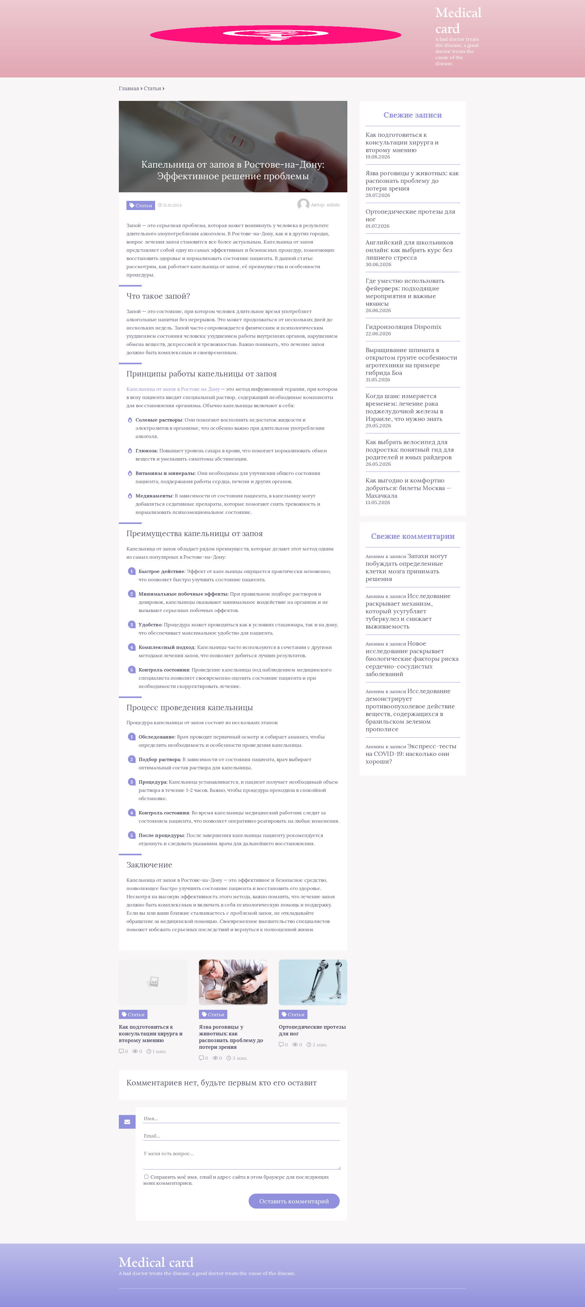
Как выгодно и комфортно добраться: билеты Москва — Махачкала (409, 487)
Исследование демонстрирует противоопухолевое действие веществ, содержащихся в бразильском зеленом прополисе (410, 710)
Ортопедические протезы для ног (410, 215)
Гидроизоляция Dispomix (403, 326)
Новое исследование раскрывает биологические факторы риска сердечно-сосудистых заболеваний (412, 658)
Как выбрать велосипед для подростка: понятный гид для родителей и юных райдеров (410, 449)
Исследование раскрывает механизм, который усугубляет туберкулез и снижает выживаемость (408, 611)
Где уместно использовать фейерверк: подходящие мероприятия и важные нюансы (405, 292)
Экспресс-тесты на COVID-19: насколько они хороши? (411, 753)
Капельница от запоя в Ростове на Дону (173, 389)
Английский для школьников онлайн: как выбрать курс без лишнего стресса (409, 249)
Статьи (152, 88)
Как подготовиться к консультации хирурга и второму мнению (402, 142)
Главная (129, 88)
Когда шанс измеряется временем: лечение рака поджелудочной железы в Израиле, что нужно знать (404, 407)
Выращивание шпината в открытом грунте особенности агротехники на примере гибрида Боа (411, 361)
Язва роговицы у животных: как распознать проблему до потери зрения (412, 180)
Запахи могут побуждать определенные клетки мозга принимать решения (406, 567)
